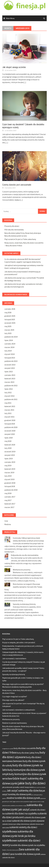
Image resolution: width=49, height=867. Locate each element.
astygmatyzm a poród (7, 748)
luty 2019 (8, 476)
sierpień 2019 (9, 455)
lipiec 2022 (8, 389)
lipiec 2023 (8, 371)
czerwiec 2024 (9, 344)
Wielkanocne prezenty (21, 570)
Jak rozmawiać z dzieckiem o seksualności (18, 710)
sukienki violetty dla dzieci (23, 827)
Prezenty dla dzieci (11, 226)
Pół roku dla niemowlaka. (14, 229)
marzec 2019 (9, 472)
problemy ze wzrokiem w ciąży (18, 805)
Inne (6, 521)
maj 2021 (7, 403)
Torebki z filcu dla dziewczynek (10, 850)
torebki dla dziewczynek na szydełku (27, 845)
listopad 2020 (9, 424)
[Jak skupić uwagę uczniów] (24, 48)
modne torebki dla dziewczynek (23, 797)
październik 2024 (10, 337)
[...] (25, 82)
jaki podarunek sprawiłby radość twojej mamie (18, 787)
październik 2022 (10, 385)
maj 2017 (7, 500)
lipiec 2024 (8, 340)
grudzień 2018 (9, 483)
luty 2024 (8, 351)
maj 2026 (7, 312)
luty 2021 (8, 413)
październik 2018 (10, 490)
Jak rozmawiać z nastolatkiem (14, 658)
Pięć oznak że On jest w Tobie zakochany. (20, 239)
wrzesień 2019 (9, 451)
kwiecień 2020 (9, 445)
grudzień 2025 (9, 316)
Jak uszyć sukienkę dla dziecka (24, 790)
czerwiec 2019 (9, 462)
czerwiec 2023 (9, 375)
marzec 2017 (9, 507)
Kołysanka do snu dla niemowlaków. (25, 555)
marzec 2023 (9, 382)
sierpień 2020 (9, 434)
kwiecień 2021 (9, 406)
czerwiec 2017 (9, 497)
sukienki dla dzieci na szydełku (21, 813)
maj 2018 (7, 493)
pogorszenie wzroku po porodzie (21, 801)
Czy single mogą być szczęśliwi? (14, 696)
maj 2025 (7, 326)
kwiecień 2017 (9, 504)
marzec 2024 (9, 347)
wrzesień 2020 (9, 431)
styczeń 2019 (9, 479)
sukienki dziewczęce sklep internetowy (15, 824)
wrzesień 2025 (9, 323)
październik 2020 (10, 427)
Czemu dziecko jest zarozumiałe (16, 184)
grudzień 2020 (9, 420)
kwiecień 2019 (9, 469)
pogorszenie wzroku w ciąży (37, 801)
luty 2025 (8, 333)
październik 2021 (10, 399)
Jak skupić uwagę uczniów (14, 67)
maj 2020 (7, 441)
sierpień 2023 (9, 368)
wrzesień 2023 (9, 365)
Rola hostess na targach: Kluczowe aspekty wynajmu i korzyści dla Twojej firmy (23, 587)
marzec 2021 (9, 410)
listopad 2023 (9, 358)
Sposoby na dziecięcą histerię (24, 604)
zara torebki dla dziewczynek (25, 854)
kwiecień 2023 (9, 378)
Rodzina (7, 524)
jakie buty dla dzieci (31, 783)
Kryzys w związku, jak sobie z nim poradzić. (18, 642)
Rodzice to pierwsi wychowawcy (14, 723)
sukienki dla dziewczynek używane (28, 820)
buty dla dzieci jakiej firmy (28, 753)
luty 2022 (8, 392)
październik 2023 (10, 361)
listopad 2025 (9, 319)
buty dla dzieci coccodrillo (25, 748)
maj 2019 (7, 465)
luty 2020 (8, 448)
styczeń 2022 (9, 396)
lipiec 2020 (8, 438)
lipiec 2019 (8, 458)
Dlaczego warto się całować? (13, 700)
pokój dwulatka (6, 805)
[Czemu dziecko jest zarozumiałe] (24, 166)
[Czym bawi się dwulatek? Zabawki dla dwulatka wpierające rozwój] (24, 105)
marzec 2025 (9, 330)
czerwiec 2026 (9, 309)
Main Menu (10, 18)
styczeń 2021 (9, 417)
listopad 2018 (9, 486)
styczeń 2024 (9, 354)
